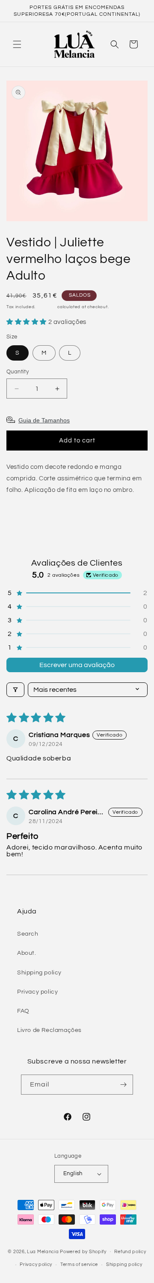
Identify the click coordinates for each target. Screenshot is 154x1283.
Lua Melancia (43, 1251)
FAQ (23, 1011)
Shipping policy (39, 973)
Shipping (46, 307)
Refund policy (130, 1251)
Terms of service (79, 1264)
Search (27, 934)
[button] (17, 44)
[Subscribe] (123, 1085)
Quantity (17, 372)
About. (26, 953)
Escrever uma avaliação (77, 665)
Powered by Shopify (83, 1251)
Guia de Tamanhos (44, 420)
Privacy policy (37, 992)
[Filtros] (15, 689)
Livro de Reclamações (49, 1030)
